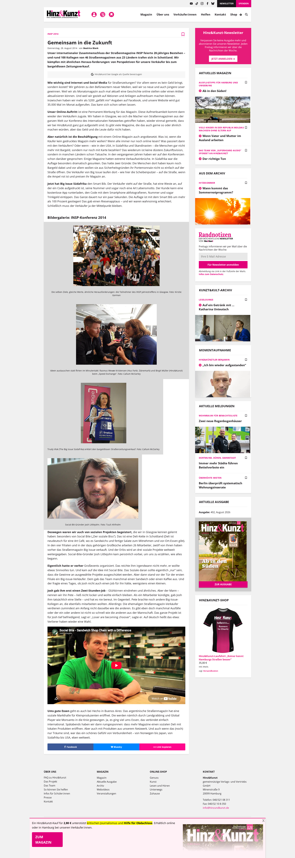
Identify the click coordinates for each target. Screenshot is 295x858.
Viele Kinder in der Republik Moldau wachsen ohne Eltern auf (221, 129)
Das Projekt (50, 781)
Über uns (163, 14)
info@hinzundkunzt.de (216, 807)
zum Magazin (43, 839)
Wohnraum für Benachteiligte (218, 415)
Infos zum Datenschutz (211, 274)
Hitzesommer (207, 182)
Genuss (154, 777)
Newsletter (227, 3)
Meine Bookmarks (111, 14)
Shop (233, 14)
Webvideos (103, 789)
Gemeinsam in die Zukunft (79, 42)
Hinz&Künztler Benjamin (214, 359)
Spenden (244, 3)
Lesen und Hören (160, 785)
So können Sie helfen (56, 789)
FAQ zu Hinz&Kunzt (55, 777)
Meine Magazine (103, 14)
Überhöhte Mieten (210, 477)
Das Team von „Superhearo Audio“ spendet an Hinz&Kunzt (220, 152)
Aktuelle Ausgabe (107, 781)
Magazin (146, 14)
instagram (202, 3)
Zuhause (155, 793)
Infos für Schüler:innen (57, 793)
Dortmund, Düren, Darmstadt (217, 457)
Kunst (153, 781)
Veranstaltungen (106, 793)
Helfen (205, 14)
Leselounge (206, 299)
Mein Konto (94, 14)
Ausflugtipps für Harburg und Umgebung (218, 84)
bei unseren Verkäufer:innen (73, 827)
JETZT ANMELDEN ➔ (223, 58)
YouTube (191, 3)
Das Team (49, 785)
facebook (207, 3)
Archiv (100, 785)
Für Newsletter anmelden (223, 264)
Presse (48, 797)
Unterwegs (156, 789)
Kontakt (220, 14)
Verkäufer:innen (185, 14)
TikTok (196, 3)
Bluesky (213, 3)
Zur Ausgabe (223, 584)
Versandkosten (210, 670)
